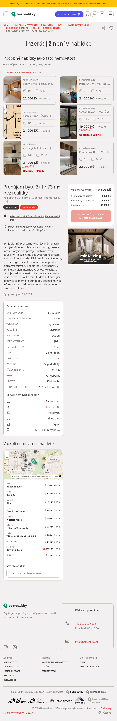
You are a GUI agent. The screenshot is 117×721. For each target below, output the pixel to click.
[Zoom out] (7, 457)
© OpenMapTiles (27, 476)
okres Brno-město (17, 28)
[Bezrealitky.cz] (74, 691)
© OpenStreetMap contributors (46, 476)
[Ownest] (80, 700)
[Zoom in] (7, 453)
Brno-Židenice (52, 28)
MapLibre (15, 476)
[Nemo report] (61, 700)
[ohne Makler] (17, 700)
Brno (36, 28)
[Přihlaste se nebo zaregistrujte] (102, 14)
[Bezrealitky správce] (98, 700)
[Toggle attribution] (60, 476)
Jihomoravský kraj (77, 25)
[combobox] (33, 573)
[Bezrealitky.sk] (96, 691)
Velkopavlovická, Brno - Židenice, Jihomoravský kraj (35, 218)
